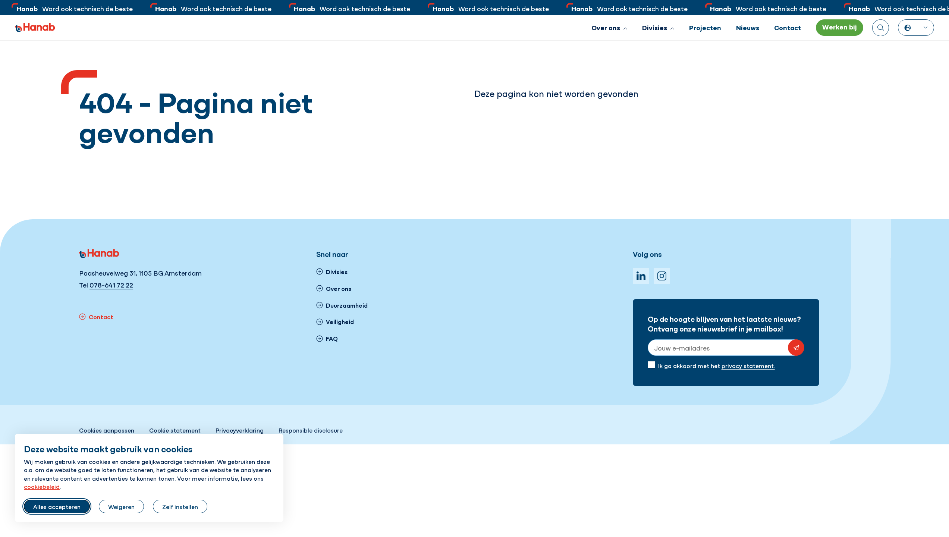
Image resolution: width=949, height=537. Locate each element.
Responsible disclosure (311, 430)
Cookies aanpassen (106, 430)
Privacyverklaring (240, 430)
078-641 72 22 (111, 284)
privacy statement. (748, 365)
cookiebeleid (42, 486)
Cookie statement (175, 430)
